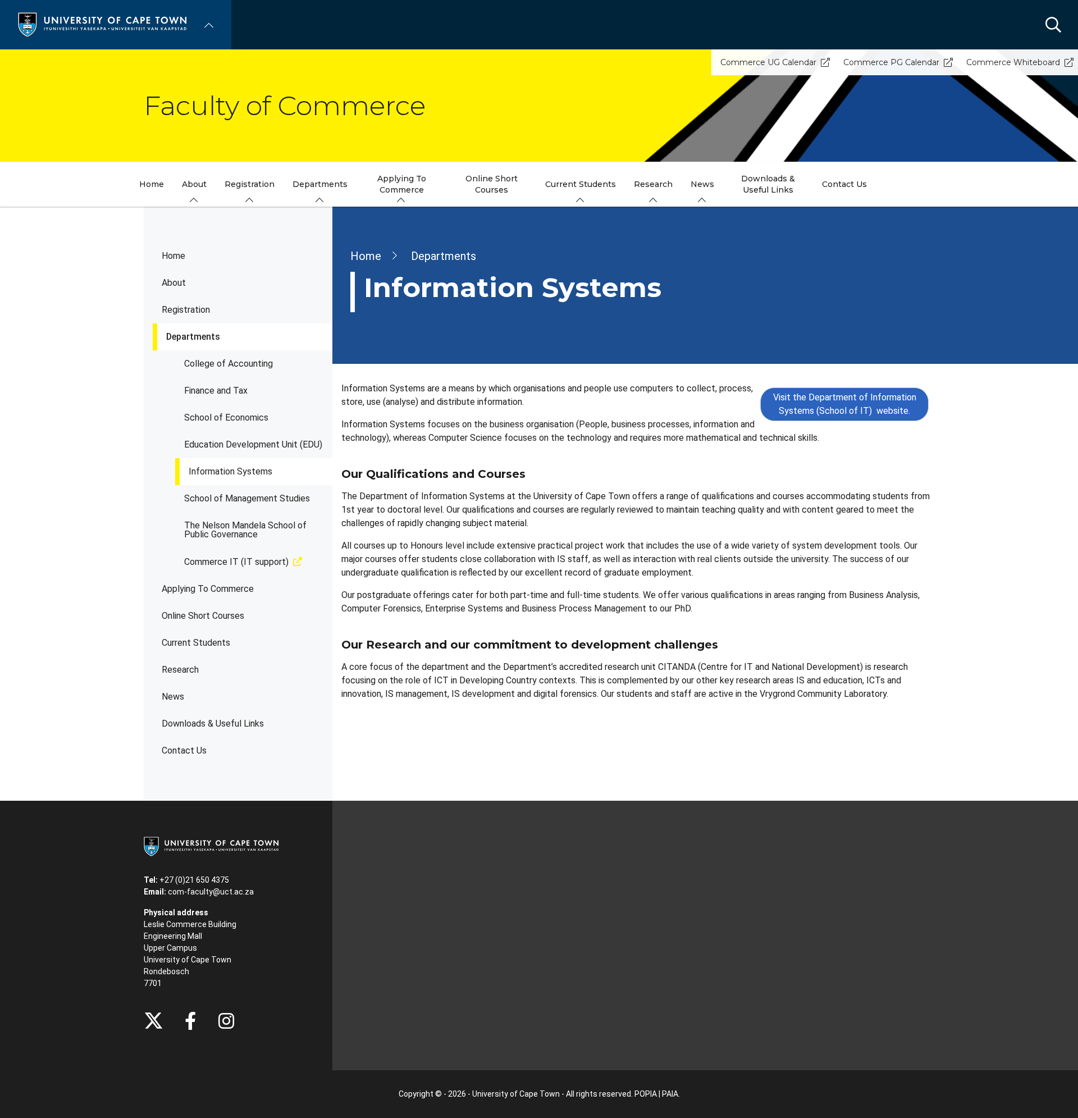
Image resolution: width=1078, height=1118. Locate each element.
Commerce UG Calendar (768, 62)
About (174, 282)
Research (180, 669)
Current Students (196, 642)
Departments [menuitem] (320, 184)
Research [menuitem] (653, 184)
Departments (193, 336)
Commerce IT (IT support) (236, 561)
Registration (186, 309)
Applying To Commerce (208, 588)
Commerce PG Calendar (891, 62)
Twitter (153, 1020)
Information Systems (230, 471)
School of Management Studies (247, 498)
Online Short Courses (203, 615)
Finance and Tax (216, 390)
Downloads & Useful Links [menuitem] (768, 184)
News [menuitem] (702, 184)
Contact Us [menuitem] (844, 184)
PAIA (670, 1093)
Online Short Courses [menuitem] (491, 184)
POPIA (645, 1093)
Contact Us (184, 750)
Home (173, 255)
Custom (226, 1020)
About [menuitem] (194, 184)
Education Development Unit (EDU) (253, 444)
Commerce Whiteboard (1013, 62)
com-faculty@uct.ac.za (211, 891)
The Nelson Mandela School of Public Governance (245, 530)
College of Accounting (228, 363)
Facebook (190, 1020)
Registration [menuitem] (250, 184)
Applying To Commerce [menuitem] (401, 184)
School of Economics (226, 417)
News (173, 696)
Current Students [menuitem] (580, 184)
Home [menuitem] (151, 184)
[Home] (102, 24)
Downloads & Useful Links (213, 723)
